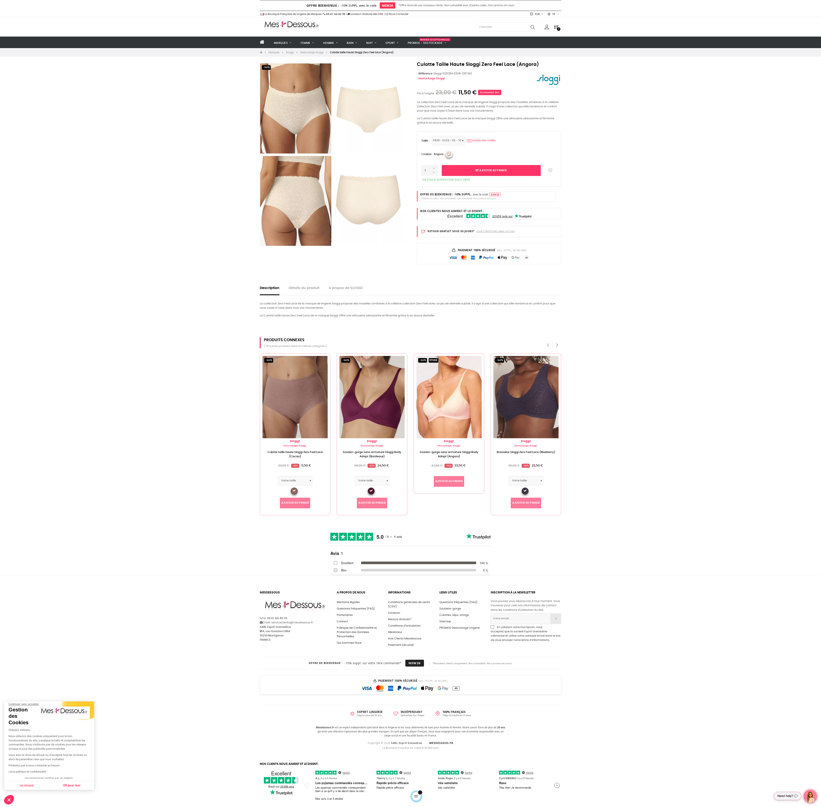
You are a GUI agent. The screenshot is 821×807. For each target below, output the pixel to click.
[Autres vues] (327, 359)
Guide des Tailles (482, 140)
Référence (425, 73)
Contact (342, 621)
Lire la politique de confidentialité (27, 771)
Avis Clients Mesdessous (404, 638)
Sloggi (295, 441)
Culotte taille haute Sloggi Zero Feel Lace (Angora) (295, 454)
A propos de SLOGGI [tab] (346, 288)
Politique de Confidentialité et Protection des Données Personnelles (357, 632)
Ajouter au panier (493, 170)
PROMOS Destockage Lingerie (459, 628)
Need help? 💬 (787, 796)
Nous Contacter (398, 14)
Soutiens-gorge (450, 608)
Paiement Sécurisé (401, 645)
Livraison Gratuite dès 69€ (367, 14)
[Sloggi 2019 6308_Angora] (449, 154)
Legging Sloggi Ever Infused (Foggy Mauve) (449, 452)
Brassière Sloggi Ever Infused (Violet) (526, 452)
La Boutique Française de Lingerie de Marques (293, 14)
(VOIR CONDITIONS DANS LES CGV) (495, 231)
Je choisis (26, 785)
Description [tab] (269, 288)
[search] (532, 27)
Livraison (394, 613)
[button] (9, 800)
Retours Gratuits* (400, 619)
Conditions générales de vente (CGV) (409, 604)
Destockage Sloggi (431, 78)
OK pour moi (71, 785)
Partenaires (345, 615)
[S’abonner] (555, 618)
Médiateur (395, 632)
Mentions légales (348, 602)
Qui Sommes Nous (349, 643)
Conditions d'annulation (404, 625)
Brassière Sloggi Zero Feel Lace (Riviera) (372, 452)
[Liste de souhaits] (550, 170)
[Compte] (547, 26)
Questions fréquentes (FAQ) (356, 608)
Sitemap (445, 621)
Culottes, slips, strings (454, 615)
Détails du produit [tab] (304, 288)
